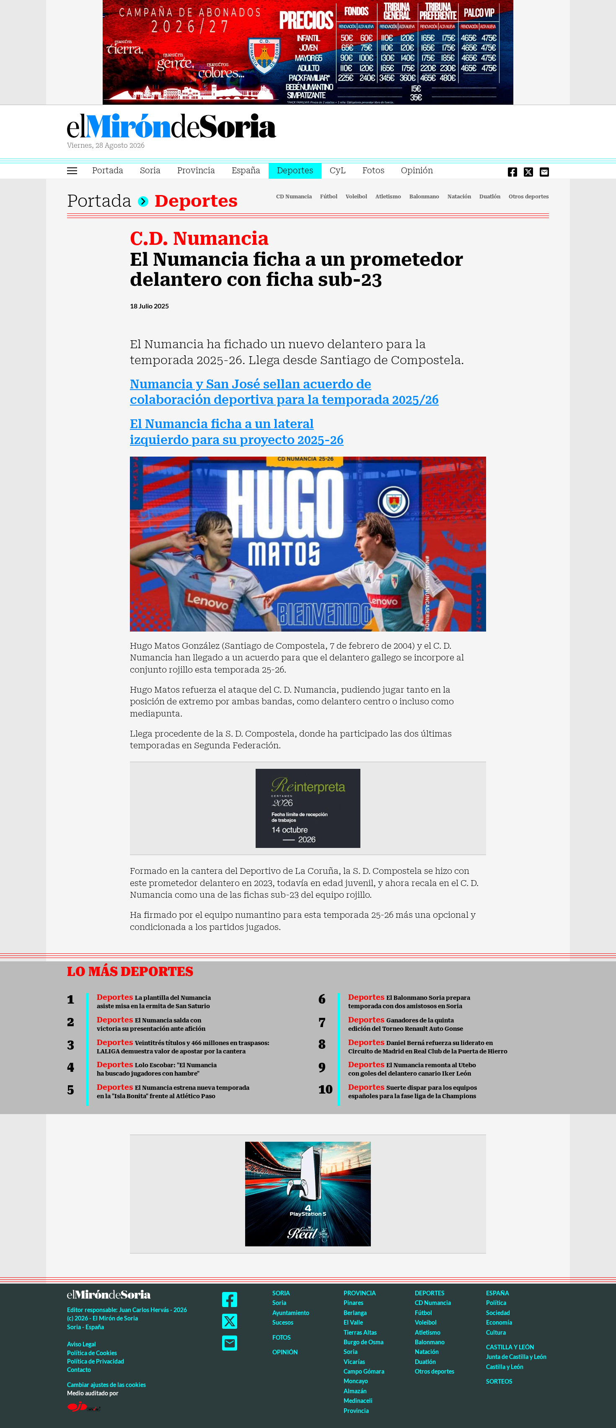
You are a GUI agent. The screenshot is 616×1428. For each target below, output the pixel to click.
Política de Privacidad (95, 1361)
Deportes (295, 170)
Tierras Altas (360, 1332)
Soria (150, 170)
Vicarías (354, 1361)
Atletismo (388, 197)
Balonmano (424, 197)
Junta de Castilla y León (516, 1356)
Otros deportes (529, 197)
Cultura (496, 1332)
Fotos (373, 170)
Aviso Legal (81, 1344)
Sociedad (498, 1312)
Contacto (79, 1369)
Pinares (353, 1302)
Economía (499, 1322)
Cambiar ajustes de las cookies (106, 1384)
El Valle (353, 1322)
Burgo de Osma (363, 1342)
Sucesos (282, 1322)
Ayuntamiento (290, 1312)
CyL (338, 170)
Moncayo (356, 1380)
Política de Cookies (92, 1352)
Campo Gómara (364, 1371)
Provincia (196, 170)
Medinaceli (358, 1400)
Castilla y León (510, 1347)
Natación (459, 197)
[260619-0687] (308, 808)
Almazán (355, 1391)
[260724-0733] (308, 51)
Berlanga (355, 1312)
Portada (107, 170)
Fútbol (328, 197)
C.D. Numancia (199, 238)
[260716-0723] (308, 1193)
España (246, 170)
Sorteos (499, 1381)
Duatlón (489, 197)
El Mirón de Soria (172, 127)
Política (496, 1302)
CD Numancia (294, 197)
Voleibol (356, 197)
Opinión (417, 170)
